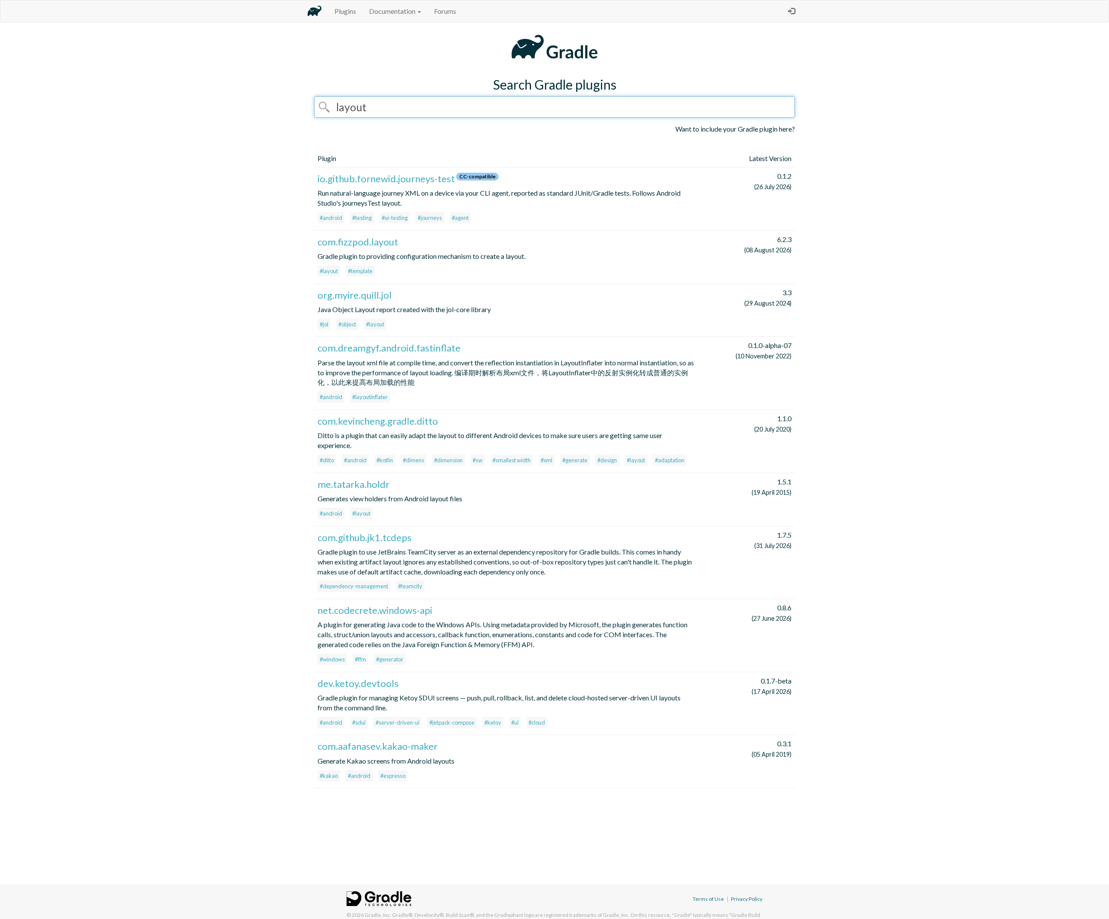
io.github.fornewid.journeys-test (386, 178)
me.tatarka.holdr (353, 484)
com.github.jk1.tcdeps (365, 537)
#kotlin (384, 460)
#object (347, 324)
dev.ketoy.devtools (358, 683)
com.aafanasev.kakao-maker (378, 746)
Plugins (345, 11)
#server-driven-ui (397, 722)
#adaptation (669, 460)
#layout (329, 271)
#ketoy (492, 722)
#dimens (413, 460)
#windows (332, 659)
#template (360, 271)
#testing (362, 217)
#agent (460, 217)
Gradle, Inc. (378, 915)
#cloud (537, 722)
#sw (478, 460)
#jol (324, 324)
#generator (389, 659)
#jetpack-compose (451, 722)
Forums (445, 11)
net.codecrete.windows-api (375, 610)
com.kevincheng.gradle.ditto (378, 421)
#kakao (329, 775)
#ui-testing (395, 217)
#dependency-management (354, 586)
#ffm (360, 659)
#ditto (327, 460)
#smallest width (512, 460)
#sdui (359, 722)
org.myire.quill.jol (355, 295)
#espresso (392, 775)
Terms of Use (708, 899)
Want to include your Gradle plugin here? (735, 129)
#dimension (448, 460)
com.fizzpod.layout (358, 242)
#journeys (430, 217)
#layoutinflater (370, 396)
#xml (546, 460)
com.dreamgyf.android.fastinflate (389, 348)
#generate (574, 460)
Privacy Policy (746, 899)
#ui (515, 722)
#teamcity (410, 586)
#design (607, 460)
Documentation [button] (393, 11)
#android (331, 217)
